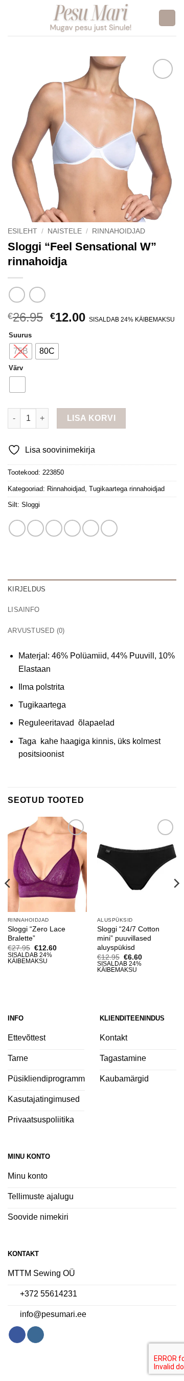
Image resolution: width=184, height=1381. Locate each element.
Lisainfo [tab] (23, 609)
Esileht (22, 231)
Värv (16, 368)
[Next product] (17, 295)
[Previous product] (37, 295)
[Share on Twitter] (53, 528)
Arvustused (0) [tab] (36, 630)
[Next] (176, 904)
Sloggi (30, 504)
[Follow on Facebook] (17, 1335)
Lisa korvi (91, 418)
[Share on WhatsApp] (17, 528)
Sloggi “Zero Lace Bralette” (36, 933)
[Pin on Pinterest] (90, 528)
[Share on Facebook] (35, 528)
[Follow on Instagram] (35, 1335)
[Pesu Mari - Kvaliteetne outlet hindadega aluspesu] (91, 18)
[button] (14, 17)
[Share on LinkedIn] (109, 528)
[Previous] (8, 904)
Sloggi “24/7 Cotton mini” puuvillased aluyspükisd (128, 938)
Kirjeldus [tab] (26, 589)
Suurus (20, 335)
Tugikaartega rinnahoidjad (127, 489)
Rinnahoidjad (118, 231)
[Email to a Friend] (72, 528)
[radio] (21, 351)
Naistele (65, 231)
